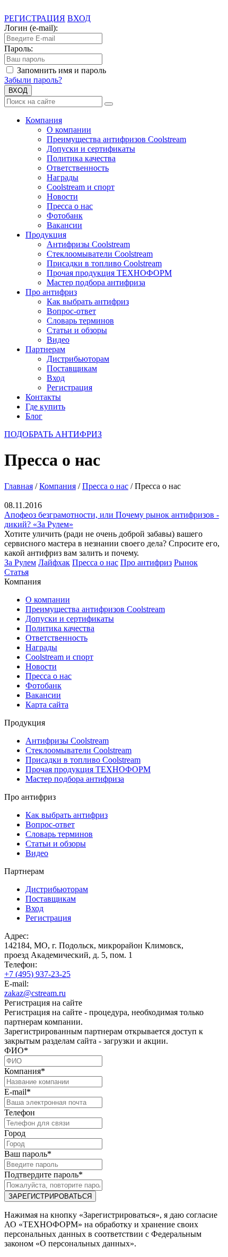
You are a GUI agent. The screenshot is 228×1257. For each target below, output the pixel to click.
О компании (69, 129)
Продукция (45, 234)
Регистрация (69, 387)
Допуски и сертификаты (91, 148)
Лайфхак (54, 562)
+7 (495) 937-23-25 (37, 974)
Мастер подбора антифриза (96, 282)
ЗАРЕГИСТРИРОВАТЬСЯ (50, 1196)
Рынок (186, 562)
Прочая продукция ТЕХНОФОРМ (109, 272)
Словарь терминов (80, 320)
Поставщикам (72, 368)
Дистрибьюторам (78, 358)
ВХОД (18, 90)
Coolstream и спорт (81, 186)
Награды (62, 177)
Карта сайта (46, 704)
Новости (62, 196)
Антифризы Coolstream (88, 244)
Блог (33, 416)
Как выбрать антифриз (88, 301)
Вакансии (64, 225)
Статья (16, 572)
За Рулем (20, 562)
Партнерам (45, 349)
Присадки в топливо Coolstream (104, 263)
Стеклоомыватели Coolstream (100, 253)
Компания (43, 120)
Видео (58, 339)
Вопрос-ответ (71, 311)
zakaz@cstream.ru (35, 993)
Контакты (43, 396)
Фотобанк (65, 215)
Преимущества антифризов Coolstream (116, 139)
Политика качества (81, 158)
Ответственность (78, 167)
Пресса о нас (70, 206)
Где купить (45, 406)
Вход (56, 377)
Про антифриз (51, 291)
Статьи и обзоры (77, 330)
